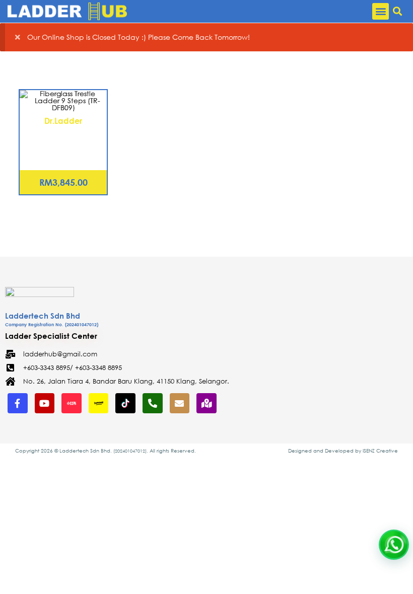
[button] (380, 11)
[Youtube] (45, 403)
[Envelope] (180, 403)
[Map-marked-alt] (206, 403)
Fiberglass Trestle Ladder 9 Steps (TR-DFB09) (63, 138)
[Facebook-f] (18, 403)
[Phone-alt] (153, 403)
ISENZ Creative (380, 451)
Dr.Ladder (63, 120)
